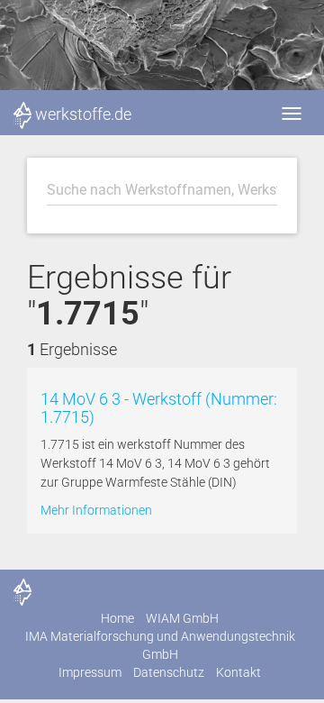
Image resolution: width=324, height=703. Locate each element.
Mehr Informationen (96, 510)
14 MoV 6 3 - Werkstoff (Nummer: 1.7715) (158, 407)
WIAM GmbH (182, 618)
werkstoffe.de (83, 114)
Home (117, 618)
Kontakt (238, 672)
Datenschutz (168, 672)
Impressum (90, 672)
